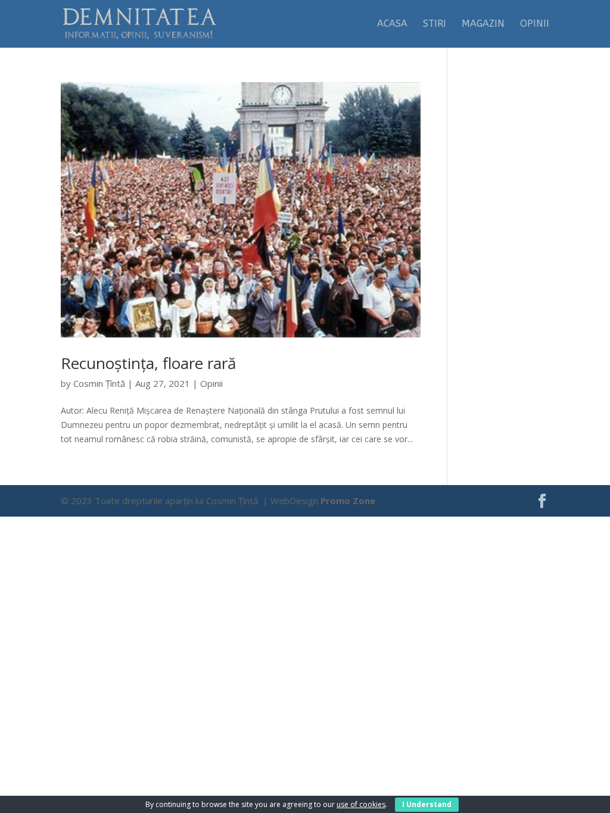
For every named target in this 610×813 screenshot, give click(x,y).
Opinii (534, 24)
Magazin (483, 24)
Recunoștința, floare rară (148, 363)
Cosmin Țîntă (99, 383)
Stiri (434, 24)
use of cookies (361, 804)
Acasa (392, 24)
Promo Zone (347, 500)
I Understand (427, 804)
